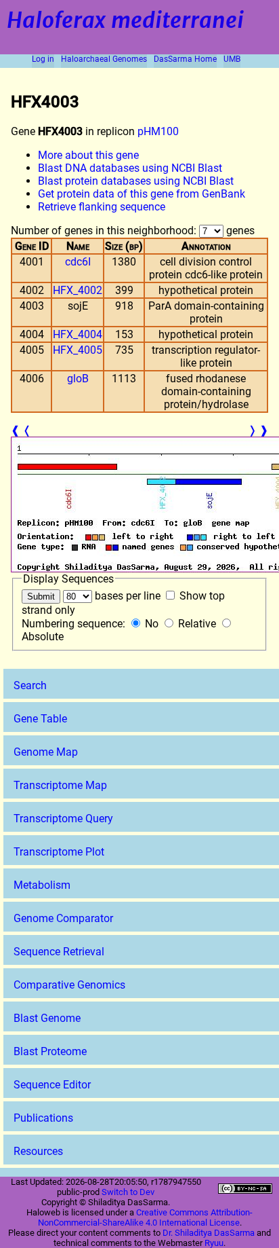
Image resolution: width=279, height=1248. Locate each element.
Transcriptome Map (60, 785)
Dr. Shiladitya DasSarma (209, 1233)
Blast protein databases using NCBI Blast (136, 181)
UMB (231, 59)
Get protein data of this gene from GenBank (141, 193)
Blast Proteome (50, 1051)
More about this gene (88, 155)
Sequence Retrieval (59, 951)
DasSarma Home (185, 59)
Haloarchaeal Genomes (104, 59)
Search (30, 685)
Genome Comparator (63, 918)
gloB (78, 378)
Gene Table (40, 718)
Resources (38, 1151)
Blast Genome (47, 1018)
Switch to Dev (128, 1192)
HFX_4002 (77, 290)
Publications (43, 1118)
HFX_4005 (77, 350)
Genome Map (46, 752)
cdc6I (78, 261)
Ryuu (214, 1243)
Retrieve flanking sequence (101, 206)
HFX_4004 (77, 334)
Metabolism (42, 885)
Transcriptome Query (63, 818)
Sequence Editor (52, 1084)
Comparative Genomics (69, 984)
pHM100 (158, 131)
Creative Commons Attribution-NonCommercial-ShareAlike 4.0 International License (145, 1217)
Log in (43, 59)
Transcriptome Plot (59, 851)
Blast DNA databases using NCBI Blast (130, 168)
